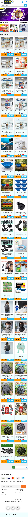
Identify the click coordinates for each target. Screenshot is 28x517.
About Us (3, 492)
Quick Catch (17, 497)
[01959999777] (12, 1)
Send (23, 486)
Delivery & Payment (5, 494)
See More (23, 22)
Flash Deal (4, 22)
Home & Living (18, 492)
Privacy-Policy (4, 497)
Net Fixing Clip (18, 499)
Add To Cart (3, 54)
